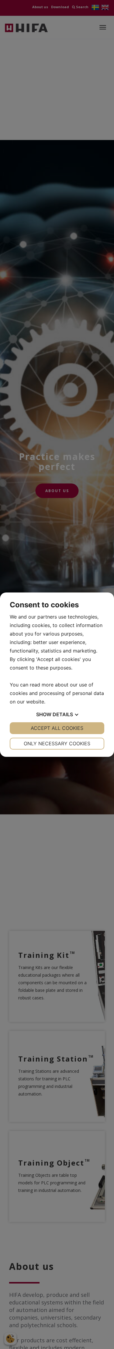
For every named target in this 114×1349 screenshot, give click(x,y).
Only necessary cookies (57, 743)
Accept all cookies (57, 728)
